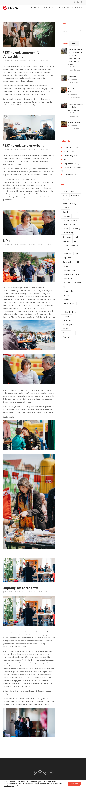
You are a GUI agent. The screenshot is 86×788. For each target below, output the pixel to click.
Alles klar (74, 784)
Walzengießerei (68, 333)
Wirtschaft (66, 337)
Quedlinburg (67, 299)
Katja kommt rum (70, 163)
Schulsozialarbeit (69, 304)
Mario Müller (67, 279)
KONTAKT (80, 7)
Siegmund (66, 308)
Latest (65, 43)
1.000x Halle (34, 61)
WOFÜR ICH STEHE (59, 7)
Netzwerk (66, 283)
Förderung (76, 229)
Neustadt (77, 283)
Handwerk (66, 241)
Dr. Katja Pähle (21, 61)
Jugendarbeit (67, 254)
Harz (65, 159)
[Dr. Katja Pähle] (11, 7)
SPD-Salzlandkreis (69, 312)
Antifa (65, 195)
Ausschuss (66, 199)
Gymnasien (67, 237)
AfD (72, 191)
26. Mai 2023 (8, 61)
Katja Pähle (67, 258)
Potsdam (66, 295)
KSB (77, 262)
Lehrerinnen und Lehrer (71, 274)
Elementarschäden (69, 224)
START (35, 7)
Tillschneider (67, 320)
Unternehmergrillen (74, 122)
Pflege (65, 287)
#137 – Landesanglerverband (23, 145)
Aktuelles (33, 245)
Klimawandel (67, 262)
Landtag (66, 266)
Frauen (65, 229)
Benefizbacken (73, 76)
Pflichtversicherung (69, 291)
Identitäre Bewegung (70, 245)
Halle (77, 237)
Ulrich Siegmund (68, 324)
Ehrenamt (66, 216)
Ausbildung (75, 195)
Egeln (78, 212)
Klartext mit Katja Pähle (72, 168)
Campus (66, 208)
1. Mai (7, 240)
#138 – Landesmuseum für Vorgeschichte (22, 54)
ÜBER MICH (49, 7)
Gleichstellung (68, 233)
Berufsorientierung (69, 203)
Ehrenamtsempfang (70, 220)
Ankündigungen (69, 155)
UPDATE (66, 329)
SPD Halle (66, 316)
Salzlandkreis (41, 245)
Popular (74, 43)
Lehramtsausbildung (70, 270)
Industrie (66, 249)
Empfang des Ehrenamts (20, 588)
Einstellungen (9, 786)
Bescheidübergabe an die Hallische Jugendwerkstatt (75, 107)
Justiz (78, 254)
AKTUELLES (41, 7)
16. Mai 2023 (8, 245)
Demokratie (67, 212)
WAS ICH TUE (71, 7)
